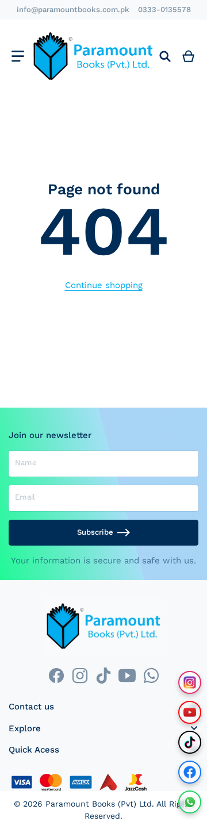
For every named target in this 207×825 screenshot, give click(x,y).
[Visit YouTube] (189, 712)
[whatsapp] (151, 675)
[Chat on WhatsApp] (189, 802)
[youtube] (127, 675)
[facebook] (56, 675)
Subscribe (95, 532)
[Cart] (189, 56)
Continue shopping (104, 285)
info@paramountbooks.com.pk (73, 9)
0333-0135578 (164, 9)
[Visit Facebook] (189, 772)
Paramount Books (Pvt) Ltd (98, 803)
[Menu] (17, 56)
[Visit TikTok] (189, 742)
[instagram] (79, 675)
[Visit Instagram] (189, 682)
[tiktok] (103, 675)
